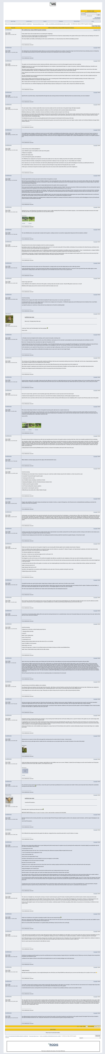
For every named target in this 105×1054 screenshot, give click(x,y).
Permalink (95, 29)
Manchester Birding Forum (38, 24)
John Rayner (8, 313)
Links (93, 21)
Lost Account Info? (96, 18)
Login (98, 14)
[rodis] (53, 1044)
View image (23, 223)
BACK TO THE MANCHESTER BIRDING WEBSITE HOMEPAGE (18, 24)
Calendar (61, 21)
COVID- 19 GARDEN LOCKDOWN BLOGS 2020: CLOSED (57, 24)
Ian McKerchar (8, 29)
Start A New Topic (96, 25)
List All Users (29, 21)
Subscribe (98, 1035)
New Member (97, 17)
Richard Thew (8, 794)
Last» (81, 1026)
